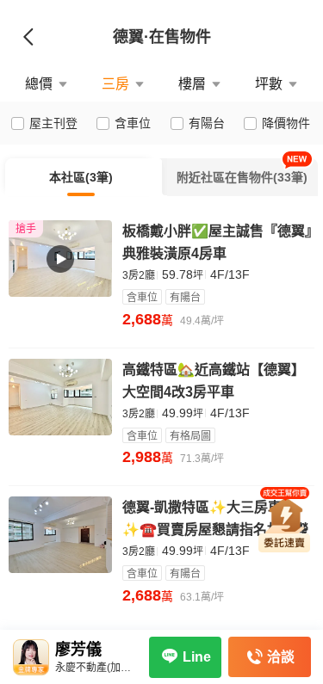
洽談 (281, 657)
